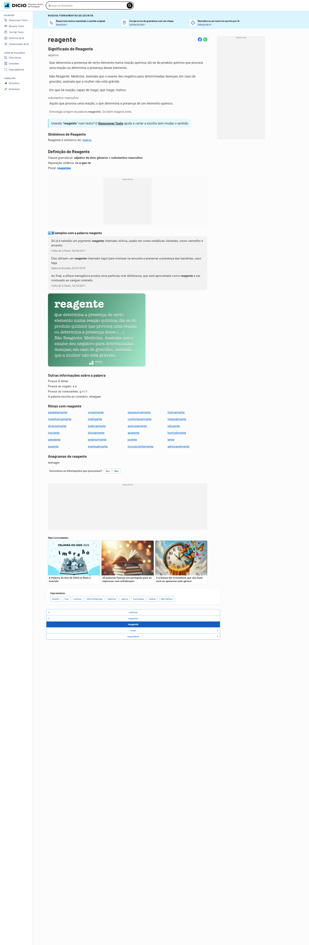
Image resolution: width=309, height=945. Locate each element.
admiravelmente (178, 446)
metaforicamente (59, 419)
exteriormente (97, 439)
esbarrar (112, 599)
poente (132, 439)
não (116, 471)
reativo (87, 140)
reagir (133, 630)
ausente (53, 446)
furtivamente (176, 412)
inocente (54, 433)
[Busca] (130, 5)
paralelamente (57, 412)
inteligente (95, 419)
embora (77, 599)
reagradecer (133, 636)
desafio (55, 599)
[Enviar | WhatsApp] (205, 39)
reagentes (64, 168)
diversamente (57, 426)
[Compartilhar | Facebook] (200, 39)
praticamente (97, 426)
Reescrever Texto (110, 123)
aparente (133, 433)
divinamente (96, 433)
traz (67, 599)
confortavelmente (139, 419)
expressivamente (139, 412)
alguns (124, 599)
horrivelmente (177, 433)
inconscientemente (140, 446)
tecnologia (138, 599)
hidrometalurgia (95, 599)
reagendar (133, 618)
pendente (54, 439)
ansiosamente (137, 426)
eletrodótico (167, 599)
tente (171, 439)
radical (152, 599)
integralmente (177, 419)
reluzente (174, 426)
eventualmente (98, 446)
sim (108, 471)
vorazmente (96, 412)
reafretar (133, 612)
